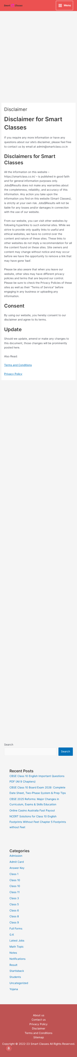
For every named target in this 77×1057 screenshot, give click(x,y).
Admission (15, 855)
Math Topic (16, 946)
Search (8, 744)
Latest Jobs (16, 940)
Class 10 (14, 880)
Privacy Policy (13, 373)
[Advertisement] (38, 51)
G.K (11, 934)
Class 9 (14, 922)
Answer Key (16, 867)
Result (13, 964)
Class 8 (14, 916)
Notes (13, 952)
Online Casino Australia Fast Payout (32, 810)
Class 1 (13, 874)
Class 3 (14, 898)
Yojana (13, 989)
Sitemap (38, 1037)
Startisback (16, 970)
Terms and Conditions (18, 365)
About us (38, 1015)
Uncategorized (18, 983)
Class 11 (14, 892)
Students (15, 976)
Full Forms (15, 928)
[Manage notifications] (9, 1048)
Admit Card (16, 861)
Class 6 (14, 910)
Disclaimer (38, 1028)
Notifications (17, 958)
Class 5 (14, 904)
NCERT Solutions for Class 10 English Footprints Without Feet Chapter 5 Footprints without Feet (37, 822)
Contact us (39, 1019)
